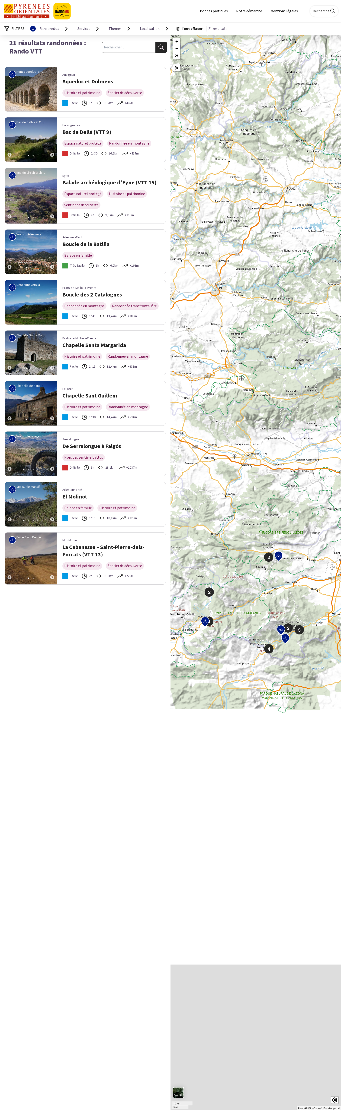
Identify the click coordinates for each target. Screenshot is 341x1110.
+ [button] (176, 41)
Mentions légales (284, 11)
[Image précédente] (9, 139)
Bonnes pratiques (214, 11)
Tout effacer (192, 28)
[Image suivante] (52, 139)
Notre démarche (249, 11)
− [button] (176, 48)
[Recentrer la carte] (176, 67)
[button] (176, 55)
